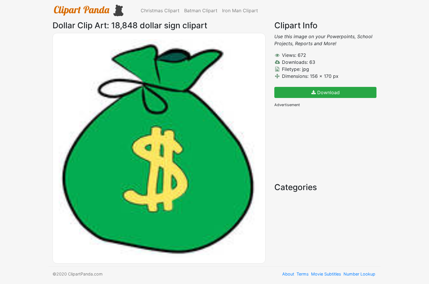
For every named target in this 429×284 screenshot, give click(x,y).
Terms (303, 273)
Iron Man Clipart (240, 10)
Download (328, 92)
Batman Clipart (200, 10)
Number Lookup (359, 273)
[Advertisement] (318, 144)
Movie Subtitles (326, 273)
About (288, 273)
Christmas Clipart (160, 10)
